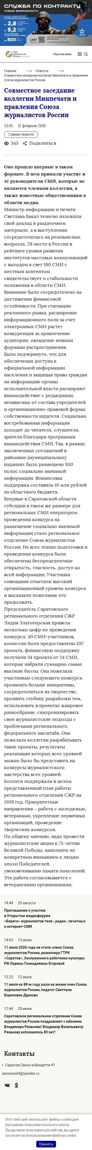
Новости (42, 71)
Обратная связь (62, 54)
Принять (46, 1144)
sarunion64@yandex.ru (20, 1073)
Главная (10, 71)
